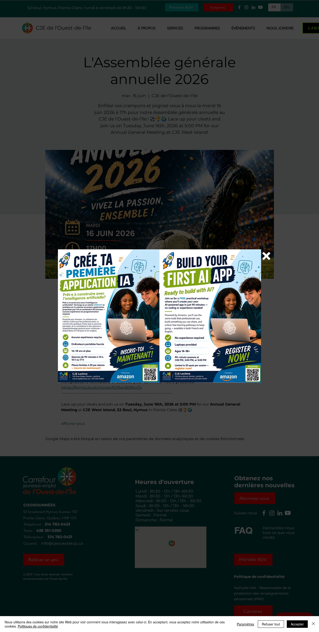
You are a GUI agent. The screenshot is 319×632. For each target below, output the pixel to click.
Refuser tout (271, 624)
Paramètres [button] (245, 624)
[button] (266, 256)
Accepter (297, 624)
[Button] (159, 317)
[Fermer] (313, 624)
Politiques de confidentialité (38, 626)
